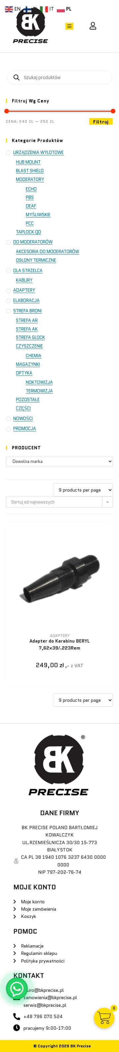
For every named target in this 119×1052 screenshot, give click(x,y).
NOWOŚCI (23, 418)
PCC (30, 223)
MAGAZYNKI (28, 364)
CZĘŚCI (23, 408)
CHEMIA (33, 356)
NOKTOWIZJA (39, 382)
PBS (30, 197)
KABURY (24, 280)
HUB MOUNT (28, 162)
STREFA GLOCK (30, 337)
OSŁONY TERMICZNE (36, 260)
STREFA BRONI (27, 311)
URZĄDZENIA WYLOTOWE (38, 152)
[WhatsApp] (17, 988)
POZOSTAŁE (28, 399)
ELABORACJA (26, 300)
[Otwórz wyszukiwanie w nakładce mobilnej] (59, 77)
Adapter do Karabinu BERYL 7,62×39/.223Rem (59, 644)
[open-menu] (69, 26)
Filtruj (101, 121)
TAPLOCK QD (28, 232)
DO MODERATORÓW (33, 242)
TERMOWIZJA (39, 391)
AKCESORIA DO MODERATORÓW (47, 251)
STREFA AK (27, 329)
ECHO (31, 189)
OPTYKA (24, 373)
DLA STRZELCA (28, 270)
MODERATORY (30, 179)
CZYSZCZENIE (29, 346)
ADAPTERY (24, 290)
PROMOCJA (24, 428)
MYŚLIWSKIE (38, 215)
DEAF (31, 206)
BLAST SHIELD (30, 171)
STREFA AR (27, 320)
